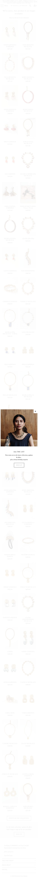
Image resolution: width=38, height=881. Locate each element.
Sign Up (19, 465)
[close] (35, 411)
